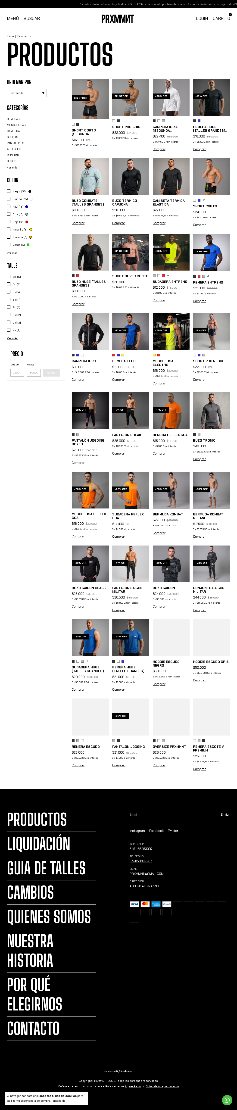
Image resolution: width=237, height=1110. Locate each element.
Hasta (30, 364)
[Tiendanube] (118, 1071)
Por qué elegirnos (34, 994)
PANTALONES (15, 143)
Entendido (59, 1101)
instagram (138, 831)
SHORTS (12, 137)
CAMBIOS (30, 892)
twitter (173, 831)
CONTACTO (33, 1028)
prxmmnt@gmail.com (147, 874)
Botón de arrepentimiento (162, 1086)
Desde (14, 364)
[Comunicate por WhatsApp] (227, 1100)
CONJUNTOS (15, 155)
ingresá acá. (133, 1086)
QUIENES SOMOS (49, 916)
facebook (156, 831)
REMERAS (13, 119)
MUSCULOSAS (16, 125)
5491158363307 (141, 849)
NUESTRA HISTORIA (30, 950)
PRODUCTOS (37, 819)
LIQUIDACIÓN (38, 844)
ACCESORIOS (15, 149)
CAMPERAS (14, 131)
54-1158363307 (141, 861)
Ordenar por (19, 82)
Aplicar (52, 372)
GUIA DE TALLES (46, 868)
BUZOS (11, 161)
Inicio (10, 36)
